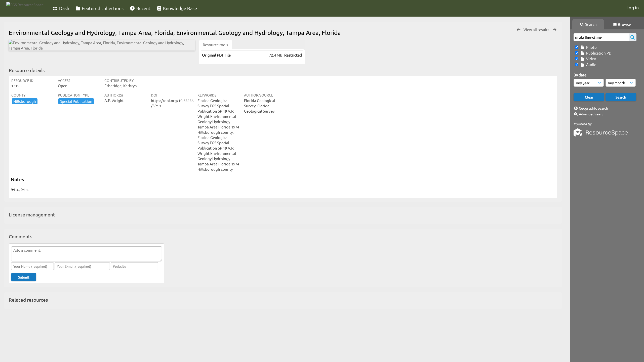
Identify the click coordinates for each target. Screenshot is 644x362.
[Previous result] (518, 30)
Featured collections (102, 8)
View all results (537, 29)
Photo (591, 47)
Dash (63, 8)
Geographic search (593, 108)
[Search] (632, 37)
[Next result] (554, 30)
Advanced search (592, 114)
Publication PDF (599, 53)
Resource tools (215, 44)
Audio (590, 64)
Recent (142, 8)
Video (590, 58)
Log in (632, 7)
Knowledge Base (179, 8)
